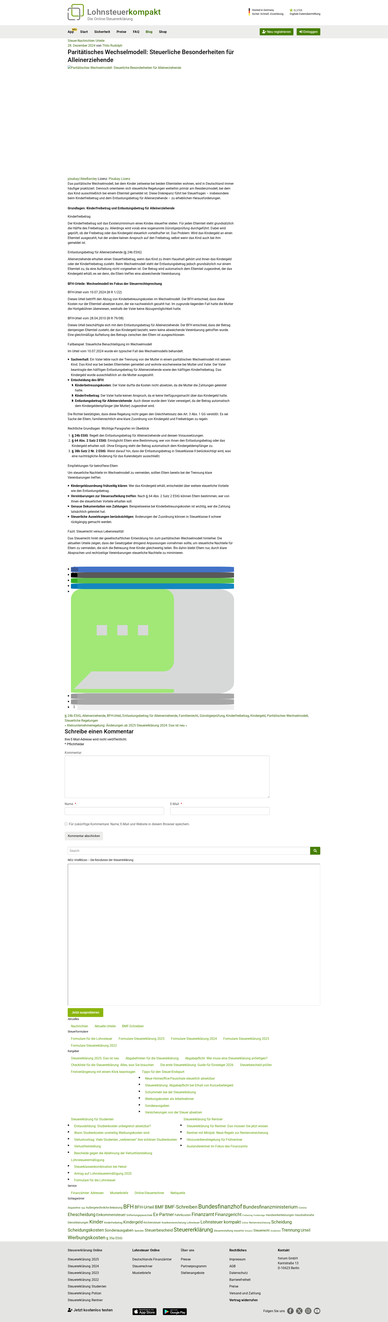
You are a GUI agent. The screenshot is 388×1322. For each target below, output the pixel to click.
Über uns (187, 1250)
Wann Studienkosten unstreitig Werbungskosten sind (111, 1133)
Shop (163, 32)
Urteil (305, 1230)
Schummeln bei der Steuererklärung (170, 1092)
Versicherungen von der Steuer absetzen (173, 1112)
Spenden (139, 1230)
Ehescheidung (81, 1214)
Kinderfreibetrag (237, 716)
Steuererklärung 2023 (83, 1273)
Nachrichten (79, 1026)
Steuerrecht (261, 1230)
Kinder (96, 1222)
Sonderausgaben (157, 1106)
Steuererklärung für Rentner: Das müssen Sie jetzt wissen (227, 1126)
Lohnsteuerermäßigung (87, 1160)
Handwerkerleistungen (280, 1215)
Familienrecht (188, 716)
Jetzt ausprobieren (85, 1012)
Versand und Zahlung (245, 1293)
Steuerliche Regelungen (81, 720)
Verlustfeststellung (87, 1146)
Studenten (275, 1231)
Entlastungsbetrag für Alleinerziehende (149, 716)
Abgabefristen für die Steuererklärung (152, 1058)
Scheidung (281, 1222)
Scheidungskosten (86, 1230)
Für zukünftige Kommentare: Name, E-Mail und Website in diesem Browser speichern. (129, 824)
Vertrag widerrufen (243, 1300)
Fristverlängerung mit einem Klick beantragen (103, 1072)
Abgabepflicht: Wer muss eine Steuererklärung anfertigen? (226, 1058)
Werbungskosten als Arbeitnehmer (169, 1099)
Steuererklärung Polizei (84, 1293)
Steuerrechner (142, 1266)
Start (84, 32)
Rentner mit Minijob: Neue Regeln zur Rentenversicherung (227, 1133)
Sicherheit (102, 32)
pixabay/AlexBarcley (82, 179)
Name (70, 804)
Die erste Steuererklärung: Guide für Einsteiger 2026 (196, 1065)
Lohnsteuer (193, 1222)
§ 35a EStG (114, 1238)
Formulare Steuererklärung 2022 (94, 1045)
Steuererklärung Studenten (87, 1286)
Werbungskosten (86, 1237)
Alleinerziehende (93, 716)
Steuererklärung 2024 (83, 1266)
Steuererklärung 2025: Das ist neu (95, 1058)
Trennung (291, 1230)
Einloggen (310, 32)
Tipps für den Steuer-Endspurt (163, 1072)
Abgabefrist (74, 1207)
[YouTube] (317, 1311)
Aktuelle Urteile (105, 1026)
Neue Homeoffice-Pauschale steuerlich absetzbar (180, 1078)
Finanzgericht (228, 1214)
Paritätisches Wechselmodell (287, 716)
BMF (159, 1207)
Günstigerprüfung (212, 716)
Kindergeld (258, 716)
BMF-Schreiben (133, 1026)
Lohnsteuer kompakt (220, 1222)
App (71, 32)
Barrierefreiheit (240, 1280)
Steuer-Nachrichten (81, 41)
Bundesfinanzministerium (270, 1207)
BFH (128, 1206)
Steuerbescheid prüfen (256, 1065)
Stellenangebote (192, 1273)
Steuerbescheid (159, 1230)
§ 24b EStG (73, 716)
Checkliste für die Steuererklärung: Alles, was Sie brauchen (112, 1065)
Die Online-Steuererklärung (110, 19)
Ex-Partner (163, 1214)
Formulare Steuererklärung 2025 (141, 1039)
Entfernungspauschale (139, 1215)
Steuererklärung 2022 (83, 1280)
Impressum (237, 1259)
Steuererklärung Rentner (85, 1300)
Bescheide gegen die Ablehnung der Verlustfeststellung (113, 1153)
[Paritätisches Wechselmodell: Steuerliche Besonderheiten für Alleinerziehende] (151, 121)
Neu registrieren (278, 32)
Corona (302, 1207)
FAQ (136, 32)
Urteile (100, 41)
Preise (122, 32)
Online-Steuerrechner (149, 1193)
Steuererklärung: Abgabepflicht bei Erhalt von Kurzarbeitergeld (189, 1085)
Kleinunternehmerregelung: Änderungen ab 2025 (100, 725)
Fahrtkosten (183, 1215)
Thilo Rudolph (112, 45)
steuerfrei (239, 1230)
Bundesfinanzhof (220, 1206)
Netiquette (178, 1193)
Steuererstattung (223, 1230)
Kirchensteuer (152, 1222)
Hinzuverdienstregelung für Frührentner (214, 1140)
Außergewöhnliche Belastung (104, 1207)
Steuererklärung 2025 (83, 1259)
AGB (232, 1266)
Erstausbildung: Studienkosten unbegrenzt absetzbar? (112, 1126)
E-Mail (176, 804)
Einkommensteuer (111, 1215)
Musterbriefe (119, 1193)
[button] (74, 569)
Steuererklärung (193, 1229)
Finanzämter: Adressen (87, 1193)
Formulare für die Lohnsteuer (91, 1039)
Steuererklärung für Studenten (92, 1119)
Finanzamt (203, 1214)
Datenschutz (238, 1273)
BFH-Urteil (114, 716)
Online (245, 1222)
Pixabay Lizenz (119, 179)
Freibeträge (259, 1215)
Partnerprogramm (194, 1266)
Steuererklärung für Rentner (202, 1119)
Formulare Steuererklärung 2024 (194, 1039)
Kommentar (73, 753)
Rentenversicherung (259, 1222)
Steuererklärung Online (85, 1250)
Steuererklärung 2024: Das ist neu (162, 725)
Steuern (249, 1230)
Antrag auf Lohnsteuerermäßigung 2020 (103, 1173)
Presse (186, 1259)
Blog (149, 32)
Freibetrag (247, 1215)
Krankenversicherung (174, 1222)
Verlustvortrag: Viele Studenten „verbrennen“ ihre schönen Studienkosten (125, 1140)
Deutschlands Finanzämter (152, 1259)
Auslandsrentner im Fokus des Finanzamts (217, 1146)
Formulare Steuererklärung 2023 (246, 1039)
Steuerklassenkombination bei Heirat (100, 1167)
